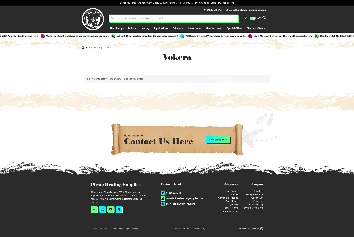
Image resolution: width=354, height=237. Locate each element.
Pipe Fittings (231, 201)
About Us (258, 191)
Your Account (256, 197)
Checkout (258, 201)
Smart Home (231, 207)
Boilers (234, 194)
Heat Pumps (231, 191)
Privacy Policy (256, 204)
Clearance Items (256, 28)
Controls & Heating (228, 197)
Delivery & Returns (253, 194)
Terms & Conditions (253, 207)
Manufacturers (230, 211)
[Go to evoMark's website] (251, 228)
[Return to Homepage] (93, 19)
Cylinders (233, 204)
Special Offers (234, 28)
